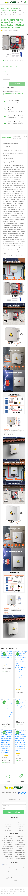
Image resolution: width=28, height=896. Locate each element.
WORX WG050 (8, 844)
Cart (20, 828)
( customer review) (13, 30)
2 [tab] (4, 60)
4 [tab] (7, 60)
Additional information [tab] (17, 137)
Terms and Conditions (8, 823)
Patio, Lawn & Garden (12, 8)
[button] (27, 34)
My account (8, 820)
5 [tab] (8, 60)
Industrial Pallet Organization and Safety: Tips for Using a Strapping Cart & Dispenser (20, 854)
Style (4, 71)
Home (2, 8)
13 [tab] (18, 60)
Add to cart (17, 83)
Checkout (20, 826)
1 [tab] (3, 60)
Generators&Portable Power (8, 10)
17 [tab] (23, 60)
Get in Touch (7, 830)
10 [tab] (14, 60)
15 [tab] (20, 60)
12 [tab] (17, 60)
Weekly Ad (20, 830)
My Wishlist (20, 822)
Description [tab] (6, 137)
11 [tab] (15, 60)
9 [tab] (13, 60)
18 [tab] (24, 60)
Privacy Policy (8, 826)
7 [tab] (10, 60)
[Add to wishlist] (7, 652)
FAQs (8, 828)
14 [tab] (19, 60)
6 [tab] (9, 60)
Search (18, 2)
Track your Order (20, 824)
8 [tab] (12, 60)
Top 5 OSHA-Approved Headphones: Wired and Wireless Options (20, 844)
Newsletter (20, 820)
